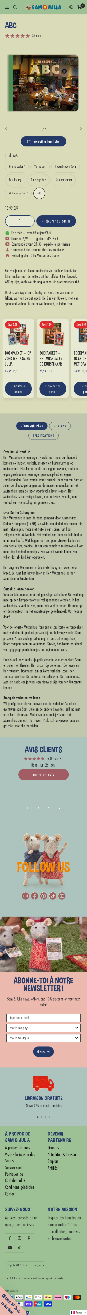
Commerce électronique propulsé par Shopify (43, 1278)
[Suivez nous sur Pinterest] (29, 1238)
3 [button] (48, 808)
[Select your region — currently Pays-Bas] (71, 7)
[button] (59, 808)
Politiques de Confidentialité (15, 1177)
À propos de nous (17, 1148)
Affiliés (53, 1168)
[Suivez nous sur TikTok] (19, 1247)
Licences (53, 1148)
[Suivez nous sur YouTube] (10, 1247)
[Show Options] (77, 1028)
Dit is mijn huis (38, 179)
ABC (39, 193)
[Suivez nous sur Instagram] (19, 1238)
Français (37, 1265)
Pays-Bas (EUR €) (16, 1265)
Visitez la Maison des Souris (20, 1157)
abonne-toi (43, 1051)
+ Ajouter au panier (18, 388)
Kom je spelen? (17, 166)
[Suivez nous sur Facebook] (10, 1238)
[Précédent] (7, 128)
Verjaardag (40, 166)
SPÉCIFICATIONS (43, 436)
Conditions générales (19, 1187)
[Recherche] (15, 7)
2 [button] (38, 808)
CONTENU (60, 426)
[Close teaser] (27, 1313)
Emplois (53, 1161)
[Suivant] (80, 128)
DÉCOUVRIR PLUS (32, 426)
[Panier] (79, 7)
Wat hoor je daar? (18, 193)
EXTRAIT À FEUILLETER (46, 141)
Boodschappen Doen (65, 166)
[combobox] (42, 1028)
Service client (14, 1167)
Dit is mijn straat (64, 179)
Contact (10, 1194)
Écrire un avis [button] (43, 774)
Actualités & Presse (62, 1154)
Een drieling (15, 179)
